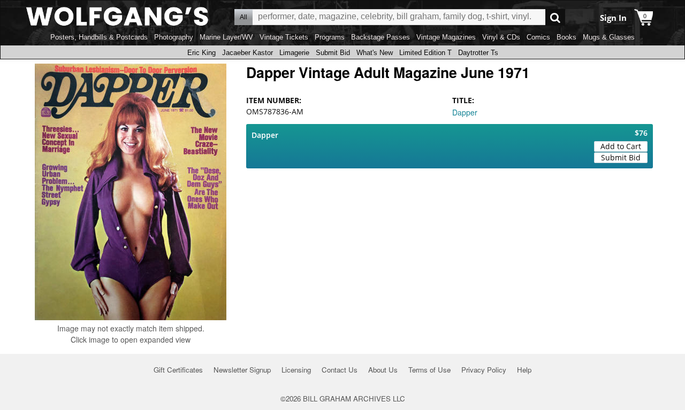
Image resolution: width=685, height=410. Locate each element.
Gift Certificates (178, 369)
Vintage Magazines (446, 37)
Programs (330, 37)
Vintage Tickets (284, 37)
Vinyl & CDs (501, 37)
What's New (374, 53)
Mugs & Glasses (609, 37)
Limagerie (294, 53)
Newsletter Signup (242, 369)
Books (566, 37)
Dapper (464, 112)
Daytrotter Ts (478, 53)
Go (555, 17)
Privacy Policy (483, 369)
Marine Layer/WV (226, 37)
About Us (383, 369)
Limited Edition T (425, 53)
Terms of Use (429, 369)
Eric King (201, 53)
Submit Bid (333, 53)
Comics (538, 37)
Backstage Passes (380, 37)
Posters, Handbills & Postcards (99, 37)
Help (524, 369)
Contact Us (339, 369)
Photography (173, 37)
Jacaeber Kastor (247, 53)
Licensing (296, 369)
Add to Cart (620, 146)
